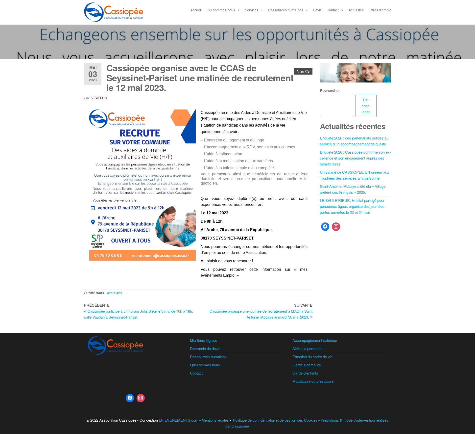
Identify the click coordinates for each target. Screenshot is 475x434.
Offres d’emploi (380, 9)
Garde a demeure (306, 364)
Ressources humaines (285, 9)
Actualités (356, 9)
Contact (333, 9)
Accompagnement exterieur (314, 340)
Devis (317, 9)
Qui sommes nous (221, 9)
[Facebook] (325, 226)
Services (251, 9)
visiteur (99, 97)
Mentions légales (203, 340)
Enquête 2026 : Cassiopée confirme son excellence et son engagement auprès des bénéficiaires (355, 157)
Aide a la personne (307, 348)
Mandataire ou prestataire (312, 381)
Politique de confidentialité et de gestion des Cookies (275, 420)
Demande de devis (205, 348)
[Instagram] (336, 226)
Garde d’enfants (305, 373)
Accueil (196, 9)
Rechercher (330, 90)
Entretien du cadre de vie (312, 356)
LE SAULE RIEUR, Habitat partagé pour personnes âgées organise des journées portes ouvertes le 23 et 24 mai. (352, 206)
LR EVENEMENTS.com (178, 420)
